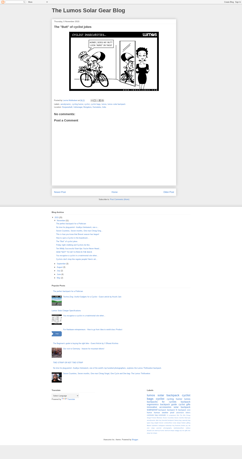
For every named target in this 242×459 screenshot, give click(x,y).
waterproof (152, 410)
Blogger (135, 440)
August (60, 267)
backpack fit (172, 410)
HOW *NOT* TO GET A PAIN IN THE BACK (74, 252)
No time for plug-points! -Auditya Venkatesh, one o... (77, 227)
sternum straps (169, 430)
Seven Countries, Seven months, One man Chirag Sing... (79, 231)
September (61, 264)
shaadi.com (150, 430)
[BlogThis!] (94, 100)
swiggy (177, 430)
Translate (71, 399)
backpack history (173, 420)
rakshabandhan (179, 428)
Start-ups (187, 418)
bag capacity (183, 420)
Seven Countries (168, 418)
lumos (104, 104)
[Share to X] (97, 100)
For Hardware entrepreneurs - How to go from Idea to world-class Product (92, 329)
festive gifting (186, 423)
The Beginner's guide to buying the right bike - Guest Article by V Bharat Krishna (85, 343)
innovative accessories (159, 407)
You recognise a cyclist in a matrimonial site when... (77, 256)
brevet (161, 423)
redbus (188, 428)
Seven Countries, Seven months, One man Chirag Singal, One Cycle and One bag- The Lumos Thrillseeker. (107, 373)
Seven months (179, 418)
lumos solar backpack (116, 104)
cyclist (87, 104)
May (59, 278)
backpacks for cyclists (161, 402)
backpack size (184, 410)
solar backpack (182, 407)
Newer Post (60, 192)
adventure (180, 412)
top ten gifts (184, 430)
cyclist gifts (184, 404)
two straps (154, 433)
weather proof (168, 413)
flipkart (149, 425)
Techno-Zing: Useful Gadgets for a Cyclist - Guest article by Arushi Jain (92, 297)
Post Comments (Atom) (119, 199)
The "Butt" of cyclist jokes (66, 241)
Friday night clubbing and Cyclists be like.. (73, 245)
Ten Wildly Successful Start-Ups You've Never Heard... (78, 248)
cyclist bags (96, 104)
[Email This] (92, 100)
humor (149, 413)
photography (167, 428)
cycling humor (77, 104)
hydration (155, 425)
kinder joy (184, 425)
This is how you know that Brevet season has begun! (77, 234)
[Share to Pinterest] (102, 100)
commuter (162, 415)
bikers (188, 412)
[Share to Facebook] (100, 100)
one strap (151, 428)
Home (115, 192)
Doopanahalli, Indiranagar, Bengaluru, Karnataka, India (84, 107)
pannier (159, 428)
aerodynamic (66, 104)
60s (178, 415)
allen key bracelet (161, 420)
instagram (162, 425)
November (61, 220)
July (59, 271)
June (59, 274)
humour (157, 413)
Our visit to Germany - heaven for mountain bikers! (83, 349)
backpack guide (168, 404)
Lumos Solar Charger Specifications (66, 311)
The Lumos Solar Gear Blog (88, 10)
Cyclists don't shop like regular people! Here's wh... (76, 259)
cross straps (177, 423)
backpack (162, 410)
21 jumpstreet (171, 415)
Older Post (168, 192)
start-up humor (159, 430)
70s (181, 415)
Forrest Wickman (157, 418)
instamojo (169, 425)
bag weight (155, 423)
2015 (57, 217)
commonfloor (168, 423)
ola (189, 425)
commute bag (152, 415)
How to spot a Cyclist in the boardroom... (72, 238)
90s (184, 415)
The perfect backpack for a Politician (71, 224)
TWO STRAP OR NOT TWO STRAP (68, 363)
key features (176, 425)
